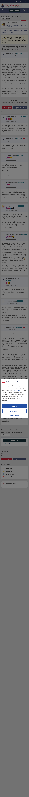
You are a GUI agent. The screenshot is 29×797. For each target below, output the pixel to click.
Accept (14, 406)
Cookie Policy (17, 391)
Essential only (14, 411)
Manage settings (14, 415)
